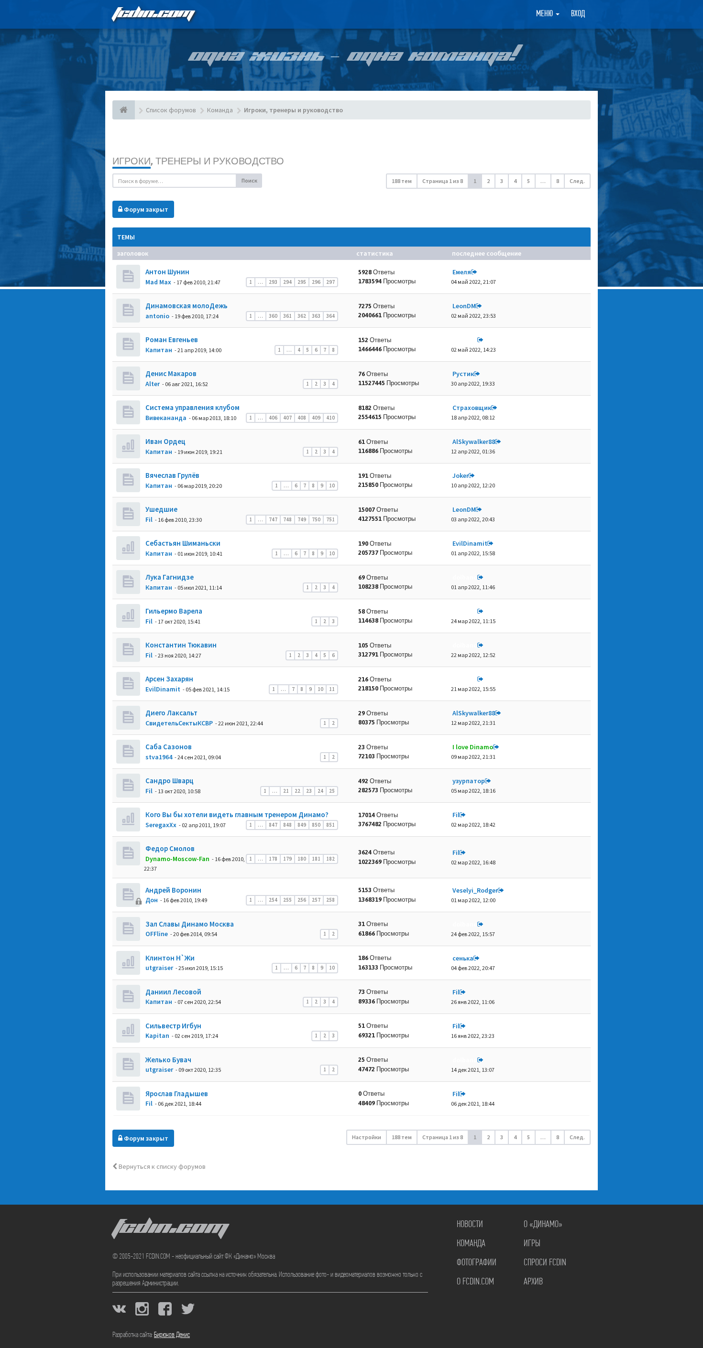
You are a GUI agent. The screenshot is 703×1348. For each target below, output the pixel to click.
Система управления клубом (192, 407)
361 (287, 316)
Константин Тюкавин (180, 644)
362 (301, 316)
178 (273, 858)
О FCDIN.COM (475, 1282)
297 (330, 282)
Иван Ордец (165, 441)
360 (273, 316)
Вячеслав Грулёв (171, 475)
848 (287, 824)
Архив (533, 1282)
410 (330, 417)
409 (316, 417)
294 (287, 282)
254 (273, 899)
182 (330, 858)
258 (330, 899)
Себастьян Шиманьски (182, 543)
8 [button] (557, 180)
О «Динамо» (543, 1224)
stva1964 (158, 757)
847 (273, 824)
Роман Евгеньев (171, 339)
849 (301, 824)
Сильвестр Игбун (172, 1025)
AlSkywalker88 (473, 441)
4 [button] (515, 180)
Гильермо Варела (173, 610)
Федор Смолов (169, 848)
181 (316, 858)
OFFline (156, 933)
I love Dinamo (472, 747)
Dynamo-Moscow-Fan (177, 858)
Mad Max (158, 282)
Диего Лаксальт (171, 712)
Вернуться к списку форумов (161, 1166)
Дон (151, 899)
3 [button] (501, 180)
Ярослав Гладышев (176, 1093)
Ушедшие (160, 509)
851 (330, 824)
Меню (545, 14)
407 (287, 417)
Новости (470, 1224)
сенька (462, 958)
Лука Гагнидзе (169, 577)
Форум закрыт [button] (145, 209)
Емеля (461, 272)
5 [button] (528, 180)
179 (287, 858)
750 (316, 519)
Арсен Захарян (168, 678)
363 (316, 316)
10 (332, 485)
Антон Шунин (166, 271)
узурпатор (468, 780)
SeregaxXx (160, 824)
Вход (578, 14)
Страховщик (471, 407)
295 (301, 282)
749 (301, 519)
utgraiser (159, 967)
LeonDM (464, 306)
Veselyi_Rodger (475, 890)
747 (273, 519)
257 (316, 899)
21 (286, 790)
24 (320, 790)
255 (287, 899)
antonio (157, 316)
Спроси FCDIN (545, 1263)
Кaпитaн (158, 349)
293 (273, 282)
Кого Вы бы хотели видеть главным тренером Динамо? (236, 814)
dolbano (464, 339)
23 (309, 790)
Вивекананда (166, 417)
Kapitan (157, 1035)
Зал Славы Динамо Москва (189, 923)
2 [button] (488, 180)
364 (330, 316)
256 (301, 899)
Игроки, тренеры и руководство (198, 160)
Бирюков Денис (172, 1335)
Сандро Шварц (169, 780)
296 (316, 282)
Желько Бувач (167, 1059)
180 (301, 858)
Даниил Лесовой (172, 991)
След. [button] (577, 180)
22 (297, 790)
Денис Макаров (170, 373)
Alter (152, 383)
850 (316, 824)
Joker (460, 475)
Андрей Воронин (172, 890)
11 (332, 689)
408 (301, 417)
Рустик (463, 373)
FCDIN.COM (152, 14)
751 (330, 519)
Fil (149, 519)
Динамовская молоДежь (186, 305)
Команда (471, 1244)
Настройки (366, 1137)
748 (287, 519)
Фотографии (476, 1263)
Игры (532, 1244)
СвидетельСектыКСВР (179, 723)
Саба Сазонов (168, 746)
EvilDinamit (469, 543)
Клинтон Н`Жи (169, 957)
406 (273, 417)
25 (332, 790)
